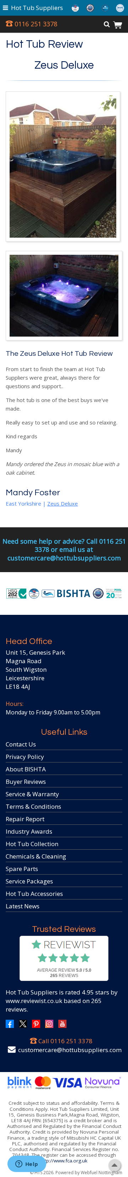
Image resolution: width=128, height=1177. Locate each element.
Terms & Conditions (33, 806)
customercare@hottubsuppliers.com (70, 1050)
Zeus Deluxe (64, 65)
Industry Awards (29, 831)
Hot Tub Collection (32, 844)
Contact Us (21, 744)
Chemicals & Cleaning (36, 856)
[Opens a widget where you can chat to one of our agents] (26, 1164)
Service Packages (29, 881)
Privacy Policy (25, 757)
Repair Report (25, 819)
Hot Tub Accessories (34, 894)
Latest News (22, 906)
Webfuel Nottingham (101, 1173)
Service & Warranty (32, 794)
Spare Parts (22, 869)
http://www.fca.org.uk (64, 1160)
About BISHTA (26, 769)
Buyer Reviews (26, 781)
